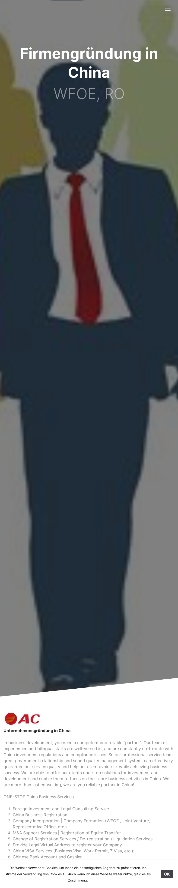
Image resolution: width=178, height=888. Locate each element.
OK (167, 874)
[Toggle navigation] (167, 8)
